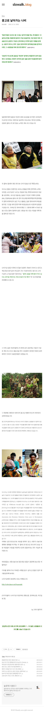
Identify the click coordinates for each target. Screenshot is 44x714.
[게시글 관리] (11, 649)
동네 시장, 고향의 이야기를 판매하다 (11, 667)
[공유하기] (8, 649)
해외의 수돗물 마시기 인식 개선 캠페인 (11, 669)
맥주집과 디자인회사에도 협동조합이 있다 (12, 664)
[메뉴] (3, 5)
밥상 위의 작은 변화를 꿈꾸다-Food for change (14, 662)
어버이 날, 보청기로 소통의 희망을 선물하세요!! (14, 671)
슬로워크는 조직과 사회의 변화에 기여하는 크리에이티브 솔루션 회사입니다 (18, 689)
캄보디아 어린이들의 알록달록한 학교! (11, 673)
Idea (3, 656)
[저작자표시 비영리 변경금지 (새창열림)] (25, 649)
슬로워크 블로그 (10, 686)
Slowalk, (18, 710)
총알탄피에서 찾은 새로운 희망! (10, 660)
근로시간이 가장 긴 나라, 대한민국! (10, 676)
